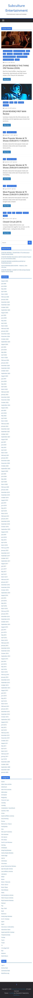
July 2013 (3, 693)
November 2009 (5, 761)
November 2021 (5, 431)
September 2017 (5, 561)
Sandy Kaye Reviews (6, 916)
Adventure (4, 787)
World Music (4, 956)
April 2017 (4, 574)
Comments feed (5, 970)
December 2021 (5, 429)
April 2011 (4, 748)
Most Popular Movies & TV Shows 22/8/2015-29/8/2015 (16, 193)
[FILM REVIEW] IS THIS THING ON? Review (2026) (16, 66)
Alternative (4, 792)
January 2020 (4, 489)
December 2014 (5, 648)
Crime (5, 212)
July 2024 (3, 347)
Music (2, 879)
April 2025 (4, 323)
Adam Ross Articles (6, 784)
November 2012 (5, 714)
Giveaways (4, 847)
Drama (28, 51)
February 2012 (5, 732)
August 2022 (4, 408)
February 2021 (5, 455)
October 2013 (4, 685)
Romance (3, 913)
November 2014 (5, 651)
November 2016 (5, 587)
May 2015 (3, 635)
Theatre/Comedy (5, 935)
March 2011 (4, 751)
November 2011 (5, 738)
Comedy (3, 802)
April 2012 (4, 730)
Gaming (3, 845)
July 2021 (3, 442)
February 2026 (5, 297)
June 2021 (4, 444)
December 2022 (5, 397)
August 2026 (4, 281)
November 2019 (5, 495)
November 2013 (5, 682)
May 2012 (3, 727)
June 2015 (4, 632)
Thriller (5, 215)
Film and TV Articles (11, 132)
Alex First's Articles (8, 51)
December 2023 (5, 365)
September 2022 (5, 405)
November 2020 (5, 463)
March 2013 (4, 703)
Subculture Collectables (7, 927)
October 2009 (4, 764)
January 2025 (4, 331)
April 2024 (4, 355)
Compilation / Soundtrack (8, 808)
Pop (2, 906)
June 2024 (4, 349)
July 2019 (3, 503)
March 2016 (4, 608)
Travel (3, 942)
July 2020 (3, 474)
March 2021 (4, 452)
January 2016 (4, 614)
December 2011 (5, 735)
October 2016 (4, 590)
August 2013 (4, 690)
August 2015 (4, 627)
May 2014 (3, 666)
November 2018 (5, 524)
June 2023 (4, 381)
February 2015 (5, 643)
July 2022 (3, 410)
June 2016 (4, 600)
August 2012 (4, 722)
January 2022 (4, 426)
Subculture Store (5, 929)
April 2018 (4, 542)
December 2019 (5, 492)
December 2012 (5, 711)
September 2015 (5, 624)
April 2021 (4, 450)
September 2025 (5, 310)
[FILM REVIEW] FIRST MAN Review (14, 112)
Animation (4, 795)
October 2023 (4, 371)
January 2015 (4, 645)
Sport (2, 921)
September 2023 (5, 373)
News (2, 892)
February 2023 (5, 392)
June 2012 (4, 725)
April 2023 (4, 386)
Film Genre (9, 53)
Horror (3, 858)
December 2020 (5, 460)
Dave (13, 62)
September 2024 (5, 341)
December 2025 (5, 302)
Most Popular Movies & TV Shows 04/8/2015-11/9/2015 (16, 139)
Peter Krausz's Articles (8, 59)
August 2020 (4, 471)
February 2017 (5, 579)
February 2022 (5, 423)
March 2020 (4, 484)
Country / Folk (5, 810)
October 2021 (4, 434)
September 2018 (5, 529)
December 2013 (5, 680)
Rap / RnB (4, 908)
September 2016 (5, 592)
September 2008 (5, 767)
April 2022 (4, 418)
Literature (4, 874)
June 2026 (4, 286)
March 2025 (4, 326)
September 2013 (5, 688)
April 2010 (4, 759)
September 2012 (5, 719)
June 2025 (4, 318)
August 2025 (4, 312)
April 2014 (4, 669)
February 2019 (5, 516)
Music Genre (4, 884)
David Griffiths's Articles (19, 51)
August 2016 (4, 595)
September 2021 (5, 437)
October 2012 (4, 717)
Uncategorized (5, 948)
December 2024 (5, 334)
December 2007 (5, 769)
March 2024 (4, 357)
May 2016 (3, 603)
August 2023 (4, 376)
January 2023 (4, 394)
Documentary (4, 818)
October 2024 (4, 339)
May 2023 (3, 384)
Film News (4, 839)
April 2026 (4, 291)
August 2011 (4, 743)
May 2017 (3, 571)
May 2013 (3, 698)
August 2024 (4, 344)
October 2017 (4, 558)
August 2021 (4, 439)
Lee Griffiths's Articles (7, 871)
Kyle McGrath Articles (22, 56)
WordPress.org (5, 973)
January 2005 (4, 772)
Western (3, 953)
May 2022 (3, 415)
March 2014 (4, 672)
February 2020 (5, 487)
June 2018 (4, 537)
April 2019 (4, 511)
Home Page (26, 53)
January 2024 (4, 363)
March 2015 (4, 640)
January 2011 (4, 756)
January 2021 (4, 458)
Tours (2, 940)
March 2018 (4, 545)
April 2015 (4, 637)
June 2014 (4, 664)
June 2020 (4, 476)
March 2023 (4, 389)
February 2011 (5, 754)
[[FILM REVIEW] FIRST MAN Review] (16, 92)
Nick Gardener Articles (7, 895)
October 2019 (4, 497)
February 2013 (5, 706)
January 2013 (4, 709)
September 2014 (5, 656)
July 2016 (3, 598)
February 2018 (5, 548)
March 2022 (4, 421)
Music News (4, 887)
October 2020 (4, 466)
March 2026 (4, 294)
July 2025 (3, 315)
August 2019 (4, 500)
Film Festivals (4, 834)
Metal (2, 876)
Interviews (4, 861)
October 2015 (4, 621)
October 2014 (4, 653)
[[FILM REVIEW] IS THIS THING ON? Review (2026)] (16, 39)
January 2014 (4, 677)
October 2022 (4, 402)
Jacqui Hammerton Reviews (9, 56)
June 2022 (4, 413)
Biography (6, 102)
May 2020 (3, 479)
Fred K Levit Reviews (6, 842)
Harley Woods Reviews (7, 853)
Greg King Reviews (18, 53)
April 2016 (4, 606)
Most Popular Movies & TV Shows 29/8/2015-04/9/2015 (16, 166)
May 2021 (3, 447)
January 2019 (4, 518)
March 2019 (4, 513)
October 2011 (4, 740)
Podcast (17, 59)
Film (4, 53)
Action (3, 781)
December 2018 (5, 521)
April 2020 (4, 481)
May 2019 (3, 508)
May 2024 (3, 352)
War (2, 950)
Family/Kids (4, 826)
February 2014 (5, 674)
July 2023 (3, 378)
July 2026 (3, 283)
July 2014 (3, 661)
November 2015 (5, 619)
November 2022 (5, 400)
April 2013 (4, 701)
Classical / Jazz (5, 800)
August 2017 (4, 563)
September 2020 (5, 468)
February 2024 (5, 360)
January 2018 (4, 550)
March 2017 (4, 577)
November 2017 (5, 555)
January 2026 (4, 299)
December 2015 (5, 616)
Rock (2, 911)
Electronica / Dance (6, 824)
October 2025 (4, 307)
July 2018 (3, 534)
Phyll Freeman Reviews (7, 900)
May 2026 (3, 289)
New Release (4, 890)
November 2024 (5, 336)
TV (2, 945)
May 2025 (3, 320)
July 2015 (3, 629)
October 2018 (4, 526)
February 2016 (5, 611)
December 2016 (5, 584)
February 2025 (5, 328)
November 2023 (5, 368)
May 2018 (3, 540)
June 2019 (4, 505)
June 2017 (4, 569)
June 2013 (4, 695)
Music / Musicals (5, 882)
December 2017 (5, 553)
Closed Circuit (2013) (12, 221)
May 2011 (3, 746)
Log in (2, 965)
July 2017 (3, 566)
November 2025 (5, 304)
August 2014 (4, 658)
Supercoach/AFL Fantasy (7, 932)
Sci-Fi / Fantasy (5, 919)
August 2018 (4, 532)
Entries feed (4, 968)
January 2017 (4, 582)
